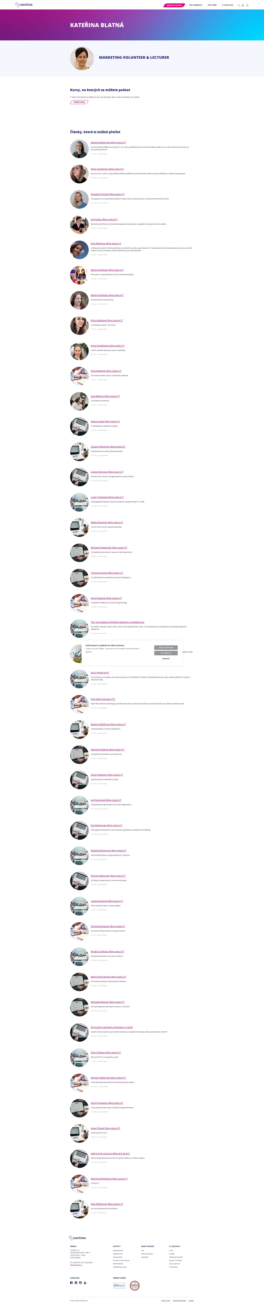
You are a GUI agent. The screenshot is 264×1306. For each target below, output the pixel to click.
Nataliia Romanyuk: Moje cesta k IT (109, 850)
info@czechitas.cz (76, 1265)
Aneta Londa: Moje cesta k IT (105, 421)
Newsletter (144, 1257)
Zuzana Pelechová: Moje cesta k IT (108, 446)
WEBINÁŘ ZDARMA (174, 5)
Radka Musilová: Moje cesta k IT (107, 522)
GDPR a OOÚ (165, 1301)
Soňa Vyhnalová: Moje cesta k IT (107, 1103)
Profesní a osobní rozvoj (121, 1260)
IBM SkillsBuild (118, 1264)
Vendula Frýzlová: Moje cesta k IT (107, 194)
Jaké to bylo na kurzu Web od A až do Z (110, 1153)
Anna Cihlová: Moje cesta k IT (105, 1128)
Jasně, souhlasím (166, 647)
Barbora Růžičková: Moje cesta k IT (108, 724)
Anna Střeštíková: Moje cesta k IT (107, 345)
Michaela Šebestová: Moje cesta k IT (109, 547)
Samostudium (117, 1257)
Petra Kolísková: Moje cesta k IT (107, 320)
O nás (171, 1250)
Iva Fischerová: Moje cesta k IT (106, 800)
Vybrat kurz (79, 102)
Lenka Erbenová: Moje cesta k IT (107, 471)
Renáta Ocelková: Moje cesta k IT (107, 951)
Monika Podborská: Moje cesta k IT (108, 1077)
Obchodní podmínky (179, 1301)
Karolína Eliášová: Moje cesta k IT (107, 749)
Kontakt (171, 1254)
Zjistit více (89, 652)
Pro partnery (173, 1267)
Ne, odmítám (166, 653)
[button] (196, 5)
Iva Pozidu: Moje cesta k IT (104, 219)
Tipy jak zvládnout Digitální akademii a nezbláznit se (117, 622)
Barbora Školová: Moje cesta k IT (107, 295)
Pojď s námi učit (174, 1264)
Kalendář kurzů (118, 1250)
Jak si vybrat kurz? (100, 672)
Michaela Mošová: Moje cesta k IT (108, 1002)
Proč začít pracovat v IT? (103, 699)
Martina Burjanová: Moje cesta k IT (108, 976)
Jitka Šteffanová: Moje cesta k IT (107, 1204)
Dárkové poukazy (147, 1254)
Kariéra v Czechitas (175, 1260)
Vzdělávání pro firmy (120, 1267)
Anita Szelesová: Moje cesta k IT (107, 774)
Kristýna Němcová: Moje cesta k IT (108, 875)
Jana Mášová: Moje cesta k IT (105, 396)
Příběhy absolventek (176, 1257)
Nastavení (166, 658)
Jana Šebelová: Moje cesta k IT (106, 243)
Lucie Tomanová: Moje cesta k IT (107, 497)
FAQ (142, 1250)
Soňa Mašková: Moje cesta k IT (106, 370)
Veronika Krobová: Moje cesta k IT (108, 926)
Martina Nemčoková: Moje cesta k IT (109, 1178)
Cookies (191, 1301)
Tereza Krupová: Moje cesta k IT (107, 572)
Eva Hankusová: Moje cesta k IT (106, 825)
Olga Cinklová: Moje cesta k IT (106, 1052)
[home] (24, 4)
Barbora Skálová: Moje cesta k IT (107, 270)
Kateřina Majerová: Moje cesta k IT (108, 142)
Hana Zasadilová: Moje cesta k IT (107, 169)
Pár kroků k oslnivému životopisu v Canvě (112, 1027)
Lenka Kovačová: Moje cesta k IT (107, 901)
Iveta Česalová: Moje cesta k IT (106, 598)
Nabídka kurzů (118, 1254)
